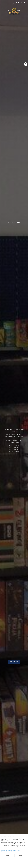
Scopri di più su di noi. (6, 851)
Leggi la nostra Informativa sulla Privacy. (10, 850)
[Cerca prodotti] (26, 64)
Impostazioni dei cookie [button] (14, 859)
